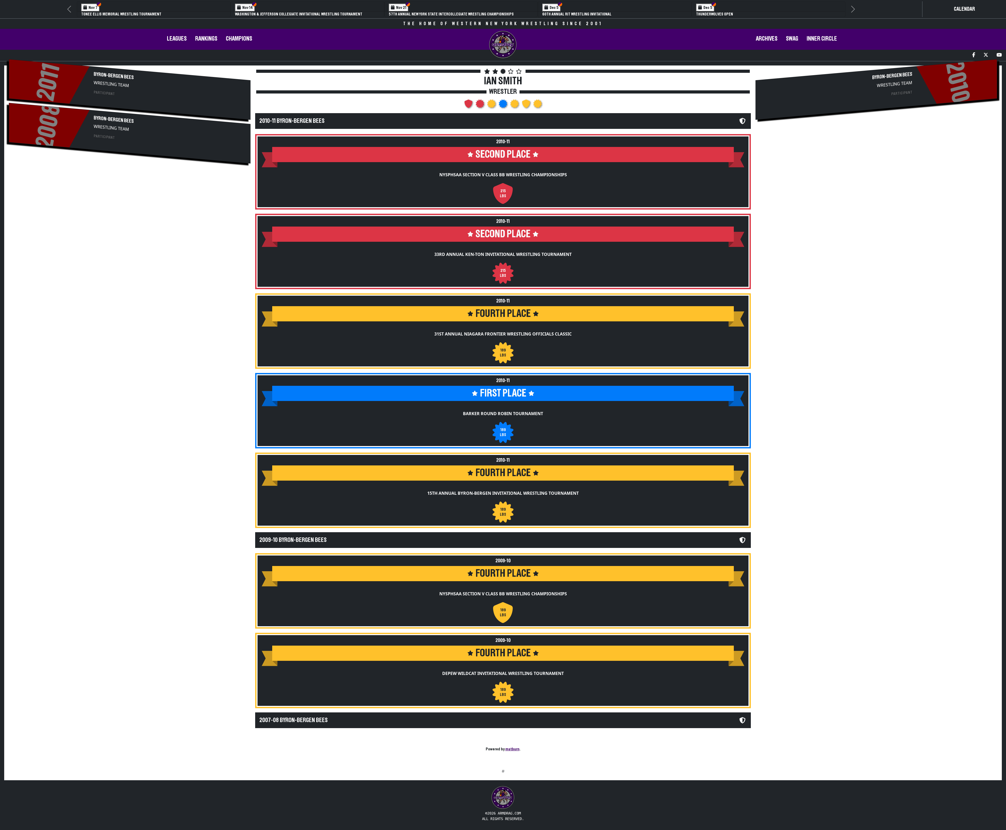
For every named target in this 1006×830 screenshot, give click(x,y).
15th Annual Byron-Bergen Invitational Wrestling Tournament (503, 493)
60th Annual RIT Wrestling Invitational (576, 14)
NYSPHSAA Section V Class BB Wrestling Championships (503, 175)
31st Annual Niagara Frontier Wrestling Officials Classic (503, 334)
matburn (512, 749)
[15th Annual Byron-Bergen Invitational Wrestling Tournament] (515, 105)
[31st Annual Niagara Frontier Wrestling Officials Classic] (492, 105)
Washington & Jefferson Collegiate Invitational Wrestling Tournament (298, 14)
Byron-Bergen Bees (114, 76)
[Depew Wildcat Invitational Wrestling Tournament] (537, 105)
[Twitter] (985, 55)
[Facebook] (973, 55)
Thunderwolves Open (714, 14)
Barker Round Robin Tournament (503, 413)
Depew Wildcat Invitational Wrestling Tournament (503, 673)
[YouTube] (999, 55)
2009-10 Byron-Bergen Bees (293, 540)
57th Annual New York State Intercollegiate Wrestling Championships (451, 14)
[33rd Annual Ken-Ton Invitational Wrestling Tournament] (480, 105)
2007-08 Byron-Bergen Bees (293, 720)
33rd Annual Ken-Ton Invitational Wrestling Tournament (503, 254)
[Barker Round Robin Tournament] (503, 105)
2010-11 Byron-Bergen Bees (292, 121)
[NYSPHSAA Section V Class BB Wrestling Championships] (469, 105)
